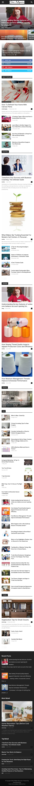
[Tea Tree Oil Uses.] (28, 470)
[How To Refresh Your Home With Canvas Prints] (17, 92)
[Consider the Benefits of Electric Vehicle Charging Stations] (6, 433)
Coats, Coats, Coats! (16, 631)
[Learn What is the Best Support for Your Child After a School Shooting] (6, 127)
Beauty (4, 48)
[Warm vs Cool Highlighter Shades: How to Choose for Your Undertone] (6, 541)
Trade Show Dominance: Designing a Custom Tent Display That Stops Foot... (21, 556)
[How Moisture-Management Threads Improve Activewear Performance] (17, 364)
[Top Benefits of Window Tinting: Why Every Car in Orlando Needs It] (6, 549)
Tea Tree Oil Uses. (7, 468)
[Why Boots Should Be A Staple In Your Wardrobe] (6, 144)
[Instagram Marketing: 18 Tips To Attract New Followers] (28, 462)
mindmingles (4, 109)
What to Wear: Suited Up (17, 415)
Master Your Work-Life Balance (11, 752)
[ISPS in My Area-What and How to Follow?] (6, 449)
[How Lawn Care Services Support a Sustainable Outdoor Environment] (6, 573)
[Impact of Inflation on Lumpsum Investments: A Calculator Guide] (6, 257)
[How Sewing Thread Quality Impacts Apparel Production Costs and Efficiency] (17, 327)
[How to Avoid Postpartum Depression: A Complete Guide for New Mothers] (6, 588)
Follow (29, 63)
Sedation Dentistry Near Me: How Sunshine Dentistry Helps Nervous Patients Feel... (20, 564)
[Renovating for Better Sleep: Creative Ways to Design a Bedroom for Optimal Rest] (6, 441)
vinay (2, 27)
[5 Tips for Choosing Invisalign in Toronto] (6, 249)
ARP (2, 773)
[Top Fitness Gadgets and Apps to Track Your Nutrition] (6, 580)
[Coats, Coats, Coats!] (6, 633)
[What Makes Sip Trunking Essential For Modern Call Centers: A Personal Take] (17, 212)
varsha (4, 54)
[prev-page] (3, 279)
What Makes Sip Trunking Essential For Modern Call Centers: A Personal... (16, 236)
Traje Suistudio (6, 476)
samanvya (4, 622)
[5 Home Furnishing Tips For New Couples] (6, 425)
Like (30, 60)
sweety (4, 405)
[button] (2, 2)
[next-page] (5, 279)
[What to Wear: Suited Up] (6, 417)
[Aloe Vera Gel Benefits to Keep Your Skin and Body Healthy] (6, 136)
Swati (3, 763)
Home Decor (5, 399)
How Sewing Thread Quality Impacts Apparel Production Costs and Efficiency (17, 345)
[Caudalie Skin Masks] (6, 641)
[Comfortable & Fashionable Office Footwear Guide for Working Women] (6, 272)
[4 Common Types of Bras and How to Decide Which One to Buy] (6, 119)
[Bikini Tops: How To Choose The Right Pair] (28, 486)
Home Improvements (6, 101)
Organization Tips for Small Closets (15, 620)
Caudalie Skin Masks (16, 639)
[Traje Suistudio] (28, 478)
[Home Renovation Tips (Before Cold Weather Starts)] (17, 711)
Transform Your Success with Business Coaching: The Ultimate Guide (16, 179)
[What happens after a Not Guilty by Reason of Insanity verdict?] (6, 526)
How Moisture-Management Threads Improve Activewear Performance (16, 380)
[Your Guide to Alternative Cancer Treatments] (28, 494)
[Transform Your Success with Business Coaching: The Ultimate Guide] (17, 165)
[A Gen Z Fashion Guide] (6, 265)
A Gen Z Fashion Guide (17, 262)
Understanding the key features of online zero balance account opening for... (17, 305)
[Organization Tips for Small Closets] (17, 608)
